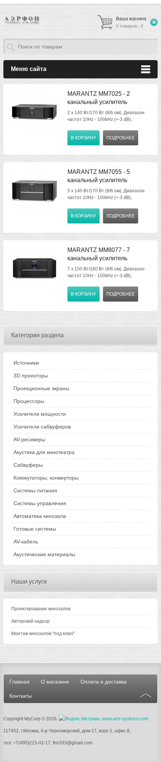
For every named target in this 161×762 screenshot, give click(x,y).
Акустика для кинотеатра (44, 452)
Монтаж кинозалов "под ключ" (43, 633)
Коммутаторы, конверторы (46, 478)
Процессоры (28, 401)
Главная (19, 682)
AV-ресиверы (29, 439)
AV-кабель (25, 542)
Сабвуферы (28, 465)
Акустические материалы (44, 554)
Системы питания (35, 490)
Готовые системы (34, 529)
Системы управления (39, 503)
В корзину (83, 137)
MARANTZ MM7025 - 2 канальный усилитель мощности (98, 102)
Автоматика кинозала (39, 516)
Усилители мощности (39, 414)
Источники (26, 363)
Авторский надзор (30, 621)
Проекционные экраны (41, 388)
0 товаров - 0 (131, 22)
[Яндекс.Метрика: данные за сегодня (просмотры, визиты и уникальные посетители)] (79, 719)
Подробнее (120, 137)
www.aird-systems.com (125, 718)
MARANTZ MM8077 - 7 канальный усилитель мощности (98, 258)
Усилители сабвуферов (42, 427)
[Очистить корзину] (154, 22)
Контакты (20, 696)
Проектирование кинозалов (40, 608)
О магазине (55, 682)
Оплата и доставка (103, 682)
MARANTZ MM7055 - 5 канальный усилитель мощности (98, 180)
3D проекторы (30, 376)
